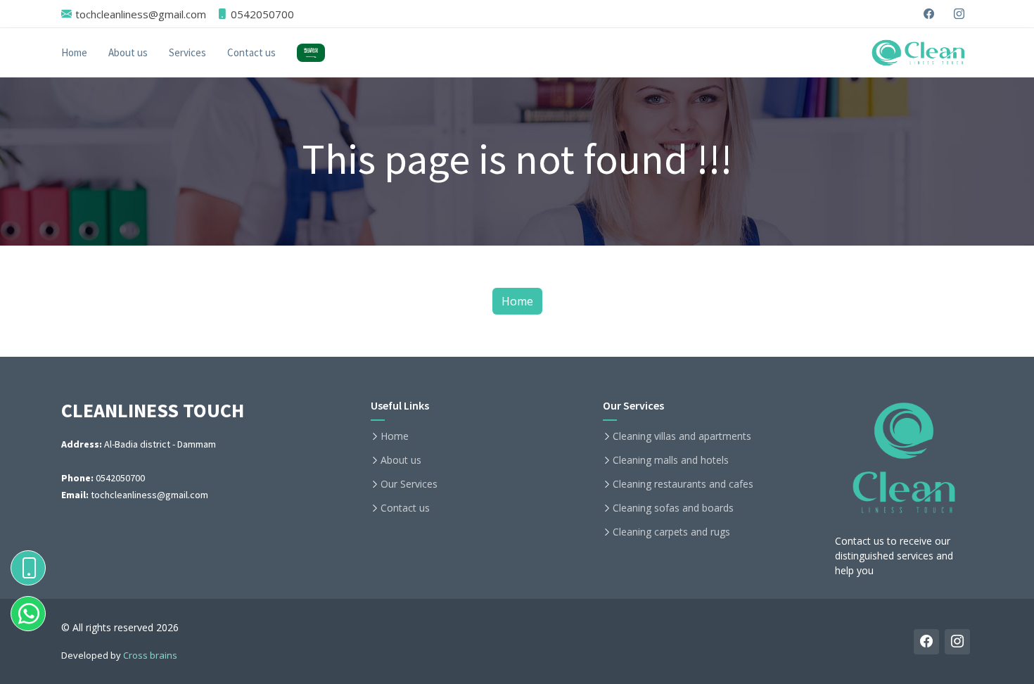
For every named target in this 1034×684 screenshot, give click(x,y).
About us (128, 52)
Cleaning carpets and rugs (671, 532)
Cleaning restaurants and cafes (683, 484)
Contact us (251, 52)
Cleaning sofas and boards (673, 508)
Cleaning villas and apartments (682, 436)
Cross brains (150, 655)
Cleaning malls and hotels (671, 460)
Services (187, 52)
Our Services (409, 484)
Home (74, 52)
